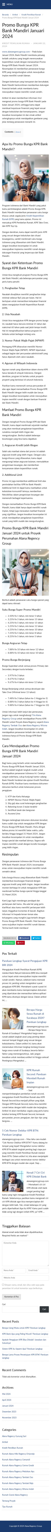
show (18, 132)
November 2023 (9, 1418)
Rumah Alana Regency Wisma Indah (18, 1489)
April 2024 (6, 1400)
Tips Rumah (7, 1507)
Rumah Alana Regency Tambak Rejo (17, 1483)
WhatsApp (9, 943)
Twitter (37, 938)
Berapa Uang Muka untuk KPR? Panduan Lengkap (23, 1328)
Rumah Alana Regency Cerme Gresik (18, 1466)
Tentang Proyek (8, 1501)
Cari (4, 1305)
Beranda (5, 15)
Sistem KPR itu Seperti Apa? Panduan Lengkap (22, 1349)
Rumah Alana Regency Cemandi (16, 1460)
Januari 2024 (7, 1406)
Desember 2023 (9, 1412)
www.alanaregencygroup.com (16, 52)
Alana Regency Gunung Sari (14, 1436)
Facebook (25, 938)
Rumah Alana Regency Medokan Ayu (18, 1472)
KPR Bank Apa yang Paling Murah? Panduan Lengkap (25, 1334)
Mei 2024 (6, 1394)
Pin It (21, 943)
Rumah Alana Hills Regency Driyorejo (18, 1454)
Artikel (15, 15)
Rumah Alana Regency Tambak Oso (17, 1477)
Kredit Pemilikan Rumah (31, 15)
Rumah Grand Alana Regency (15, 1495)
